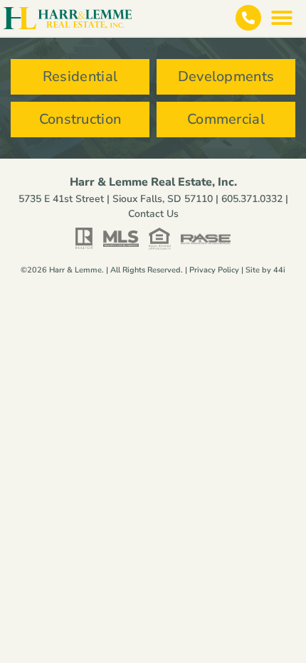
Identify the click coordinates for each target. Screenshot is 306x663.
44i (279, 270)
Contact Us (153, 214)
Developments (226, 76)
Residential (80, 76)
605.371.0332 (252, 199)
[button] (282, 18)
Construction (80, 119)
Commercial (226, 119)
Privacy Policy (214, 270)
